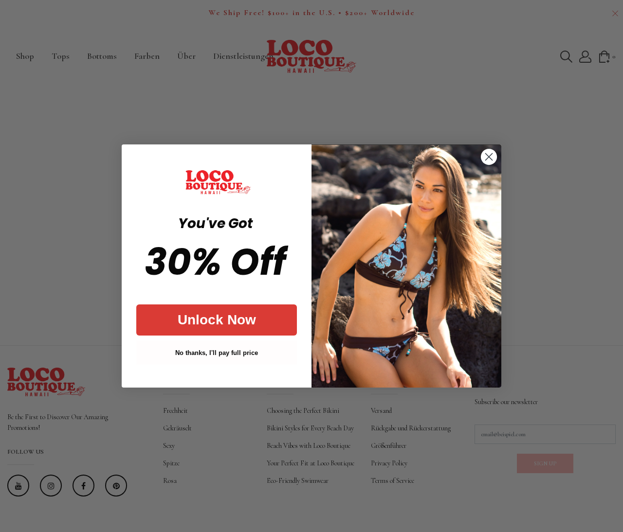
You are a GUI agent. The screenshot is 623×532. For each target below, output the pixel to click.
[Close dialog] (488, 156)
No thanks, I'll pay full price (216, 352)
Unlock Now (217, 319)
